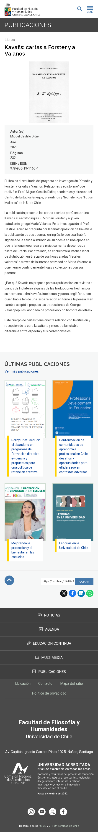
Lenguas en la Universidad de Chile (73, 545)
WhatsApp (89, 593)
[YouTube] (42, 811)
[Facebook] (63, 811)
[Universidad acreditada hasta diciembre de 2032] (49, 778)
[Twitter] (52, 811)
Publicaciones (28, 25)
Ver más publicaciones (22, 371)
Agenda (52, 629)
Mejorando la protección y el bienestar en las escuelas (22, 550)
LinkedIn (81, 593)
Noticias (52, 615)
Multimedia (52, 657)
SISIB (43, 825)
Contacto (45, 683)
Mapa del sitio (71, 683)
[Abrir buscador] (79, 9)
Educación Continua (52, 643)
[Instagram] (31, 811)
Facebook (72, 593)
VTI (51, 825)
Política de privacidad (49, 693)
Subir (9, 580)
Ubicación (23, 683)
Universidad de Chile (66, 825)
